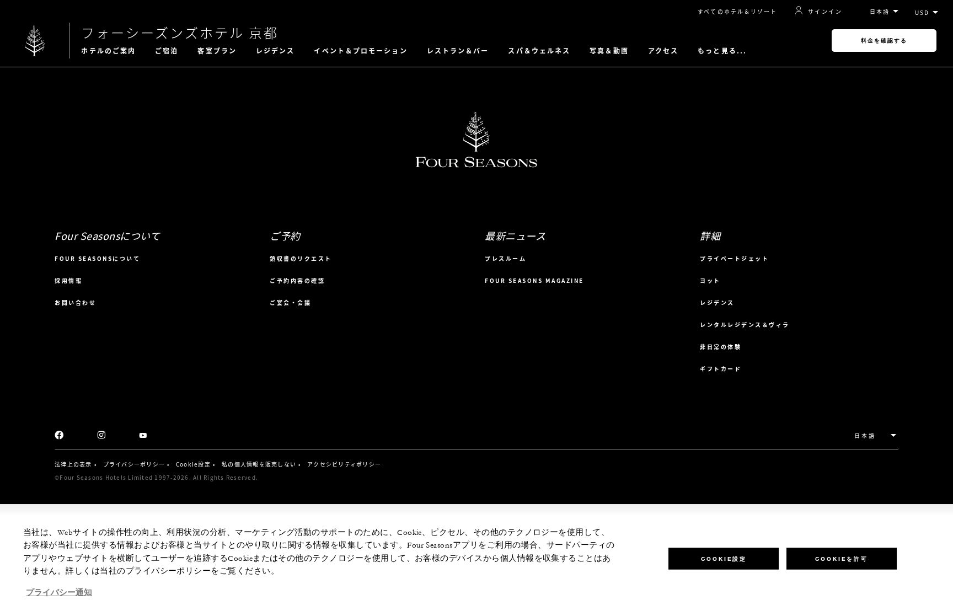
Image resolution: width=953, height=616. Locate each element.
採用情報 (68, 280)
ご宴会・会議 (290, 302)
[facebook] (59, 435)
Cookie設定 (193, 464)
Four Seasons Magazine (534, 280)
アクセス (663, 50)
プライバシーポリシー (134, 464)
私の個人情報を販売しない (259, 464)
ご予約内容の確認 (297, 280)
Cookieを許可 (841, 558)
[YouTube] (143, 435)
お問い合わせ (75, 302)
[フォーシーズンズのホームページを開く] (35, 40)
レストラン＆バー (458, 50)
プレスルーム (505, 258)
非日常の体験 (720, 346)
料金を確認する (884, 40)
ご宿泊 (166, 50)
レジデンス (275, 50)
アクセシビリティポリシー (344, 464)
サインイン (825, 11)
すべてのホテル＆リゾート (737, 11)
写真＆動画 (609, 50)
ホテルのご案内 (108, 50)
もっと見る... (722, 50)
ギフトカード (720, 369)
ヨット (710, 280)
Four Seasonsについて (97, 258)
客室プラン (217, 50)
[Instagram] (101, 436)
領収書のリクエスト (301, 258)
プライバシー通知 (59, 593)
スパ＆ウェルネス (539, 50)
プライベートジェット (734, 258)
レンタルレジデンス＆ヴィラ (745, 324)
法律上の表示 (73, 464)
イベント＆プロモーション (360, 50)
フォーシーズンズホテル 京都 (180, 32)
